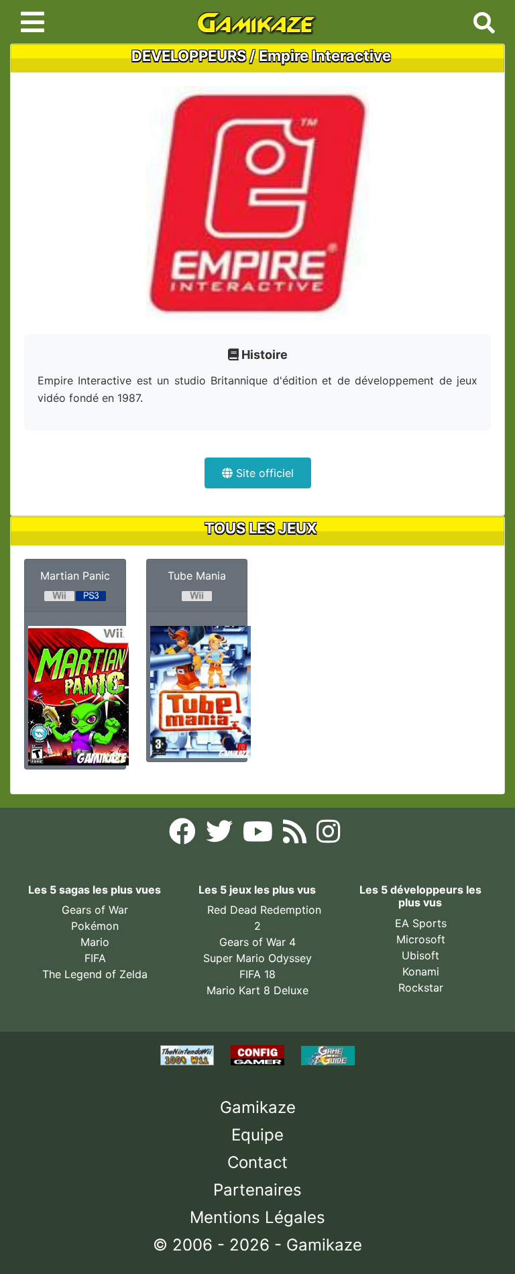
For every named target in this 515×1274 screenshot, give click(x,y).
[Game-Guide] (328, 1054)
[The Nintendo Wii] (188, 1054)
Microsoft (420, 939)
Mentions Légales (257, 1217)
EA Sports (421, 923)
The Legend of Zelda (95, 974)
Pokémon (95, 926)
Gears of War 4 (257, 942)
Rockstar (420, 987)
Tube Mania (197, 575)
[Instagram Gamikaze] (328, 835)
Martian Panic (75, 575)
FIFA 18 (257, 974)
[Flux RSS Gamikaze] (296, 835)
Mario (94, 942)
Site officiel (263, 473)
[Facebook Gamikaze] (184, 835)
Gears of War (95, 909)
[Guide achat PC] (259, 1054)
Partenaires (257, 1190)
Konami (420, 971)
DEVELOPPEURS (188, 55)
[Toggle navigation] (32, 22)
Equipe (257, 1135)
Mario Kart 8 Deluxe (257, 990)
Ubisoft (420, 955)
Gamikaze (258, 1107)
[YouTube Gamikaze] (259, 835)
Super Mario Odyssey (257, 958)
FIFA (95, 958)
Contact (257, 1162)
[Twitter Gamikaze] (221, 835)
